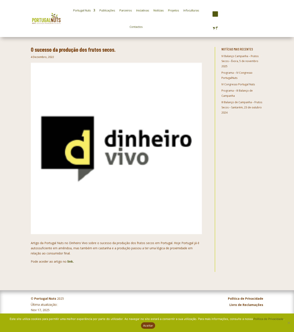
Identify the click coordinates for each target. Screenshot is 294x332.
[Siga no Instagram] (215, 14)
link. (70, 261)
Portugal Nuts (82, 10)
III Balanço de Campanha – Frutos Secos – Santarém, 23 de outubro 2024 (241, 107)
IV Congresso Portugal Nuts (238, 84)
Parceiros (125, 10)
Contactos (136, 27)
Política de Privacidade (268, 319)
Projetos (173, 10)
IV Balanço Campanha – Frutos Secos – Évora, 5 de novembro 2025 (239, 61)
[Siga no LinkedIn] (222, 14)
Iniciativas (142, 10)
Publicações (107, 10)
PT (214, 28)
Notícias (158, 10)
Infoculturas (191, 10)
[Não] (288, 323)
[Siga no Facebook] (207, 14)
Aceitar (148, 325)
